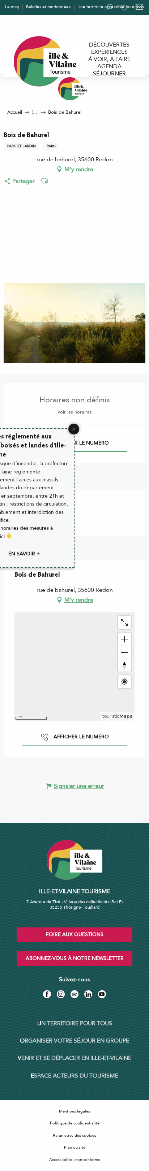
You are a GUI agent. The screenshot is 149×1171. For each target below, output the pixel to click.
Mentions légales (74, 1111)
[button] (44, 181)
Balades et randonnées (48, 7)
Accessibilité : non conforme (74, 1159)
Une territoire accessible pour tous (110, 7)
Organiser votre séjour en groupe (74, 1041)
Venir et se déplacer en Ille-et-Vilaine (74, 1058)
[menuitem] (109, 44)
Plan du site (74, 1147)
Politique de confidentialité (74, 1123)
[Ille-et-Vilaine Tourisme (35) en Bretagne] (74, 88)
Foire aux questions (74, 934)
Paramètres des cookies (74, 1135)
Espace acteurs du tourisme (74, 1076)
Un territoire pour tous (74, 1023)
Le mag (12, 7)
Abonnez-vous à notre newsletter (75, 958)
